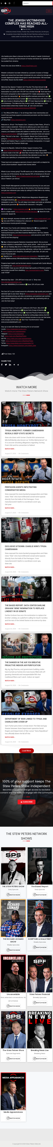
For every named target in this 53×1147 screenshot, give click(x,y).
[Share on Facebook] (2, 365)
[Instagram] (10, 3)
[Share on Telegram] (14, 365)
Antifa (7, 31)
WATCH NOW (15, 895)
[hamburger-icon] (49, 11)
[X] (2, 3)
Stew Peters (30, 36)
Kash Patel (32, 34)
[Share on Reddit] (18, 365)
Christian (18, 31)
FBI (28, 34)
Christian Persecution (35, 31)
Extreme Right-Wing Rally (19, 34)
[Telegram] (6, 3)
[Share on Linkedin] (10, 365)
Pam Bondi (46, 34)
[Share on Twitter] (6, 365)
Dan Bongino (45, 31)
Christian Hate (25, 31)
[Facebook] (15, 3)
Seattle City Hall (20, 36)
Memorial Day (38, 34)
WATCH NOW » (10, 449)
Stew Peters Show (38, 36)
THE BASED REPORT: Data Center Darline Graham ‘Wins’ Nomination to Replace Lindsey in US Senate (25, 608)
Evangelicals (9, 34)
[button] (26, 750)
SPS (25, 36)
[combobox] (37, 3)
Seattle (13, 36)
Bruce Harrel (12, 31)
